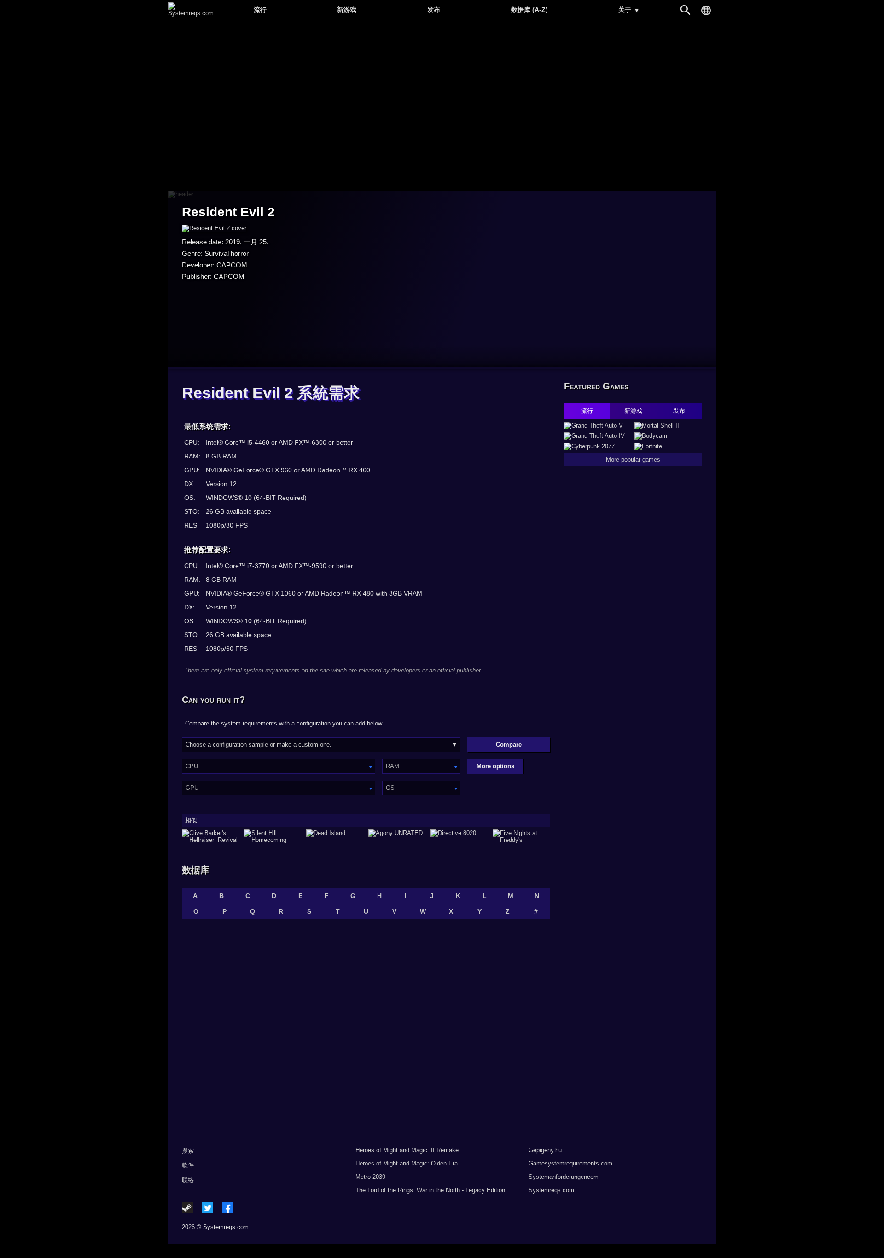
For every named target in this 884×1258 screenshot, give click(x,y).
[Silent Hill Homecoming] (273, 836)
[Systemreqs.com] (191, 13)
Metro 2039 (370, 1176)
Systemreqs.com (551, 1190)
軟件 (188, 1165)
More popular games (633, 459)
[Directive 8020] (459, 836)
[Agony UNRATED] (397, 836)
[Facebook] (227, 1207)
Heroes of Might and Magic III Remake (407, 1150)
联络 (188, 1180)
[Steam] (187, 1207)
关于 (629, 10)
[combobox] (278, 766)
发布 (433, 9)
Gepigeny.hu (545, 1150)
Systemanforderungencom (564, 1176)
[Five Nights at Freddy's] (521, 836)
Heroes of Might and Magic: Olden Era (406, 1163)
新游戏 (346, 9)
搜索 (188, 1150)
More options (495, 766)
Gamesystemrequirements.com (570, 1163)
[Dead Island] (335, 836)
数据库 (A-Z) (529, 9)
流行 (260, 9)
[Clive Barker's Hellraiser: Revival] (210, 836)
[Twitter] (207, 1207)
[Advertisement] (442, 106)
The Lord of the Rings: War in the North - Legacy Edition (430, 1190)
